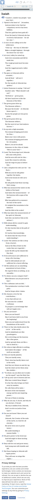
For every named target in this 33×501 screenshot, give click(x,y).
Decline (12, 498)
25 (3, 373)
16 (3, 256)
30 (3, 444)
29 (3, 436)
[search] (30, 2)
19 (3, 284)
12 (3, 188)
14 (3, 223)
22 (3, 327)
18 (3, 276)
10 (3, 152)
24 (3, 355)
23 (3, 347)
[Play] (1, 9)
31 (3, 451)
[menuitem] (2, 2)
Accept (5, 498)
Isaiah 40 (10, 6)
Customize (21, 498)
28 (3, 413)
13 (3, 213)
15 (3, 241)
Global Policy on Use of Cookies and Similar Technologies (16, 486)
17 (3, 266)
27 (3, 401)
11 (3, 168)
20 (3, 294)
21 (3, 312)
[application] (16, 9)
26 (3, 378)
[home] (2, 2)
